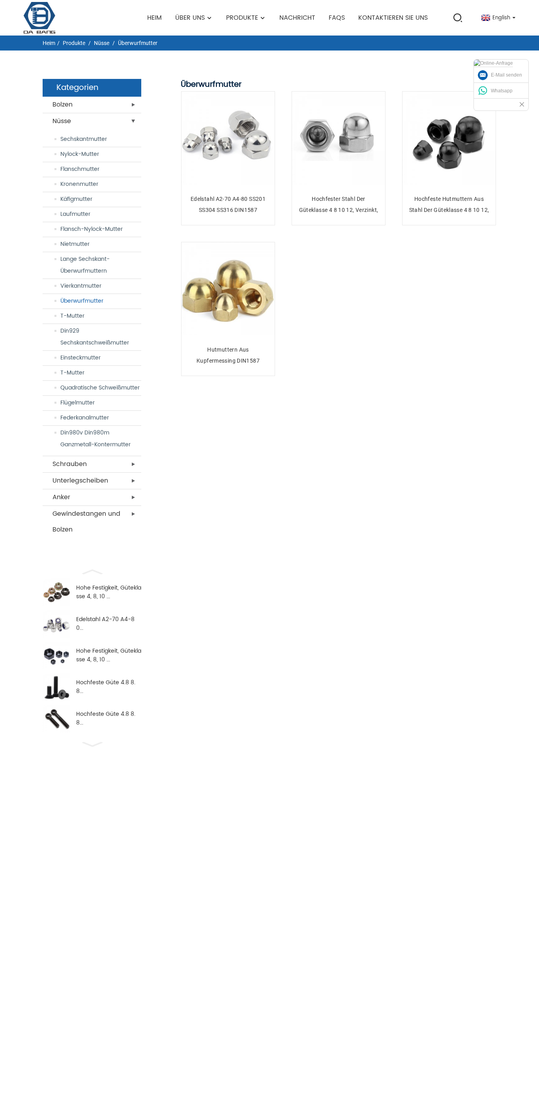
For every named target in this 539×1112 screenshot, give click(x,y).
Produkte (242, 17)
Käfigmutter (76, 199)
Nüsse (101, 43)
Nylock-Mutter (79, 154)
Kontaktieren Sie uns (393, 17)
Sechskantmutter (83, 139)
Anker (61, 497)
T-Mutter (72, 315)
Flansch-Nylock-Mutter (91, 229)
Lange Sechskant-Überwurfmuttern (85, 265)
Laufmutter (75, 214)
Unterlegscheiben (80, 481)
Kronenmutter (79, 184)
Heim (154, 17)
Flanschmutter (79, 169)
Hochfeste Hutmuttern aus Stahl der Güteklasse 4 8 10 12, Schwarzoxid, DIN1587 (449, 205)
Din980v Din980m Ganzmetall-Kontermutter (95, 438)
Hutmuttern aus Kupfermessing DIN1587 (228, 355)
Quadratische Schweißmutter (100, 387)
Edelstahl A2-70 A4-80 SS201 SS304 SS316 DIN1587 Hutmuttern (228, 205)
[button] (92, 571)
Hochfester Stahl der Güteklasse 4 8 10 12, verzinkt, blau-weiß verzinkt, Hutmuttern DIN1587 (338, 205)
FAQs (337, 17)
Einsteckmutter (80, 357)
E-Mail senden (506, 75)
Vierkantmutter (80, 285)
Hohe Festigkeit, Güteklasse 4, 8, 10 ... (108, 592)
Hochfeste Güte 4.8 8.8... (105, 687)
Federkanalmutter (84, 417)
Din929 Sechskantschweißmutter (94, 336)
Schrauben (69, 464)
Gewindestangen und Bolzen (86, 522)
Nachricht (297, 17)
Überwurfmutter (137, 43)
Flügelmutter (77, 402)
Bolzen (62, 104)
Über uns (190, 17)
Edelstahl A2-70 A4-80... (105, 624)
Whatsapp (502, 91)
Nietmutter (75, 244)
